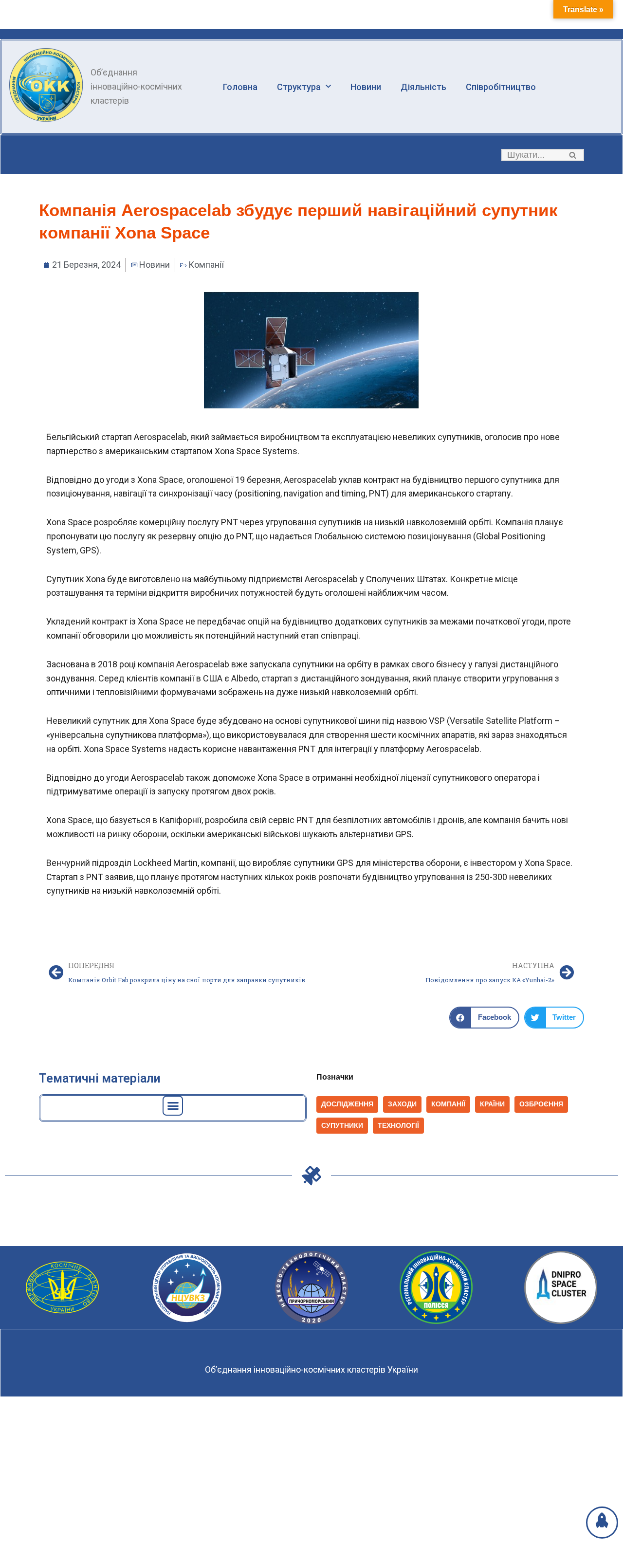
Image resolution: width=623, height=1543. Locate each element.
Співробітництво (501, 87)
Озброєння (541, 1104)
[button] (572, 155)
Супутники (342, 1125)
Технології (398, 1125)
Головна (240, 87)
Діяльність (423, 87)
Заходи (402, 1104)
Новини (365, 87)
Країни (492, 1104)
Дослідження (347, 1104)
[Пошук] (573, 155)
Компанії (206, 264)
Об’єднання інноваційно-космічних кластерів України (311, 1369)
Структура (299, 87)
